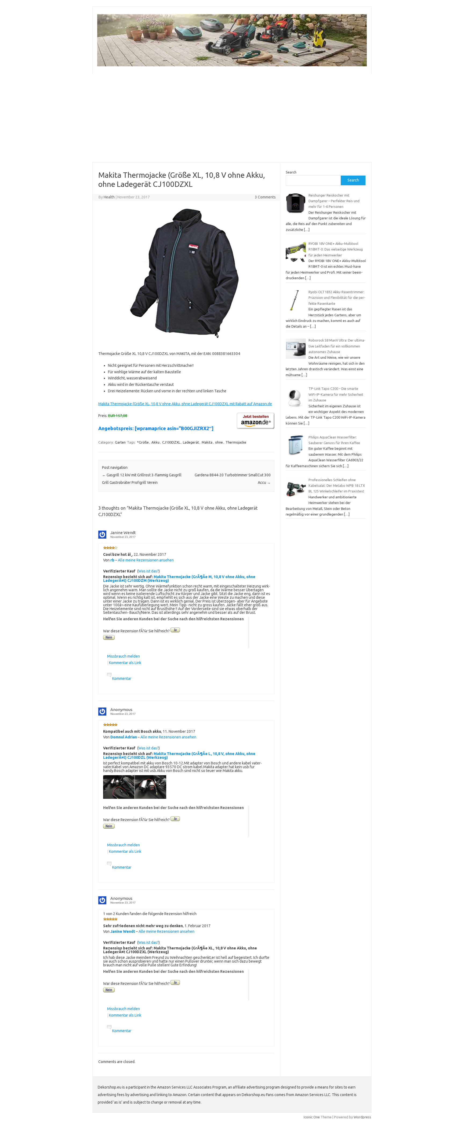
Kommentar (121, 678)
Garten (120, 442)
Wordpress (362, 1117)
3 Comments (265, 197)
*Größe (143, 442)
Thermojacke (236, 442)
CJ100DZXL (171, 442)
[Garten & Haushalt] (232, 65)
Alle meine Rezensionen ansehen (146, 560)
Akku (155, 442)
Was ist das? (148, 571)
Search (291, 172)
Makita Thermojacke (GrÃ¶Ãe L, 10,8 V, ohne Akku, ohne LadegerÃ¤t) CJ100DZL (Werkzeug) (179, 756)
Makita (207, 442)
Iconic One (312, 1117)
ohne (219, 442)
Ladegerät (191, 442)
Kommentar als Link (125, 663)
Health (109, 197)
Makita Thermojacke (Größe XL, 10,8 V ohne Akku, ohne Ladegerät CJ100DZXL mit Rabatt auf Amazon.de (185, 404)
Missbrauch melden (123, 656)
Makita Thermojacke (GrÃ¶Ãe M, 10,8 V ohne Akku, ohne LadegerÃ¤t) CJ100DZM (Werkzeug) (179, 579)
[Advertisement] (232, 118)
